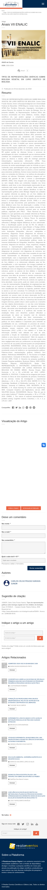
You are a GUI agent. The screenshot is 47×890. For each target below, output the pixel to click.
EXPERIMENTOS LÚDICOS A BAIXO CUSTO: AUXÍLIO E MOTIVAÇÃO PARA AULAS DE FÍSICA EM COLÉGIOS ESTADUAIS (25, 720)
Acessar (12, 670)
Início (3, 10)
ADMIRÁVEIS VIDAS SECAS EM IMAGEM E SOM (23, 663)
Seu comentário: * (8, 540)
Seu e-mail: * (6, 532)
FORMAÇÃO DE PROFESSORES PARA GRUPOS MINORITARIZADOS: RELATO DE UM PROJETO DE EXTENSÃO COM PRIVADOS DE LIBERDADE (23, 700)
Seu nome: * (6, 524)
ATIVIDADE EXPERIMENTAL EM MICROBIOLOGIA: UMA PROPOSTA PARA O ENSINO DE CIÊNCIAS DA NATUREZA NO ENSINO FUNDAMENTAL (26, 739)
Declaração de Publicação (31, 508)
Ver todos (5, 815)
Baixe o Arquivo (14, 508)
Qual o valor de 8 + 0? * (10, 556)
